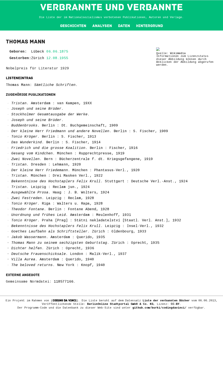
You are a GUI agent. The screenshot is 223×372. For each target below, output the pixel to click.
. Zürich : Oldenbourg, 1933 (78, 232)
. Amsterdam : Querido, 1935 (58, 237)
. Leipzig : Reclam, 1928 (52, 198)
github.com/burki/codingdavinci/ (159, 307)
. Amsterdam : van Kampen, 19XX (51, 103)
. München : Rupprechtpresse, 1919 (68, 153)
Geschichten (73, 26)
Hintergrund (149, 26)
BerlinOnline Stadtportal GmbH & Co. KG (120, 304)
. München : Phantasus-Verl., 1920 (75, 170)
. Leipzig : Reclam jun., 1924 (50, 187)
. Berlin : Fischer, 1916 (74, 148)
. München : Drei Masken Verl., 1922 (57, 176)
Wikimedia (178, 53)
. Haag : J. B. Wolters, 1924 (60, 193)
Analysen (102, 26)
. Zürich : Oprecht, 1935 (85, 243)
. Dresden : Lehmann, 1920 (46, 165)
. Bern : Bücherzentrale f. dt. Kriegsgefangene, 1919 (82, 159)
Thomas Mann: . (42, 85)
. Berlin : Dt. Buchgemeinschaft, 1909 (64, 126)
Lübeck (37, 52)
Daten (124, 26)
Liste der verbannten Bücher (166, 300)
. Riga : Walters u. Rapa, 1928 (57, 204)
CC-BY (175, 304)
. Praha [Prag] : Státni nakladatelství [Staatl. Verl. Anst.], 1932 (96, 220)
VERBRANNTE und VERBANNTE (111, 7)
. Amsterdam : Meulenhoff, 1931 (71, 215)
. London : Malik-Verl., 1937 (69, 254)
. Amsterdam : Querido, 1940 (52, 259)
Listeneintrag (19, 78)
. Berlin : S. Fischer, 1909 (89, 131)
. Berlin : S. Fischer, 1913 (53, 137)
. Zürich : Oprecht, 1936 (52, 248)
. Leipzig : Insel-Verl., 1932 (87, 226)
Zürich (37, 58)
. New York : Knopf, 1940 (58, 265)
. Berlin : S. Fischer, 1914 (56, 142)
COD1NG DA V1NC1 (64, 300)
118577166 (63, 282)
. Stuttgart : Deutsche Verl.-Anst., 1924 (99, 181)
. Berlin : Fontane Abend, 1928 (60, 209)
